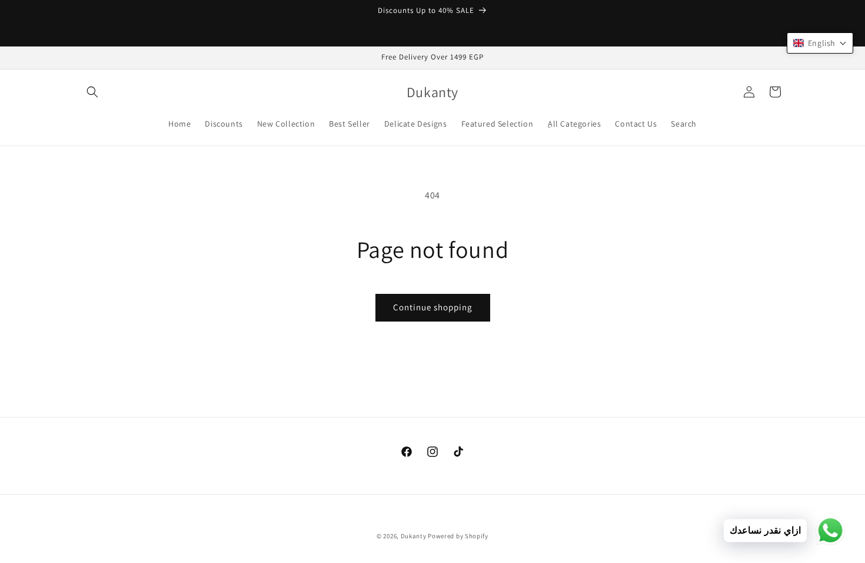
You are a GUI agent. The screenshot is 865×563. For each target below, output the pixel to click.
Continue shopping (433, 307)
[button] (92, 92)
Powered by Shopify (458, 536)
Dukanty (414, 536)
